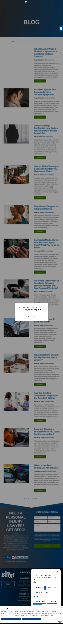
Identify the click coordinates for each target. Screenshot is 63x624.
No (29, 316)
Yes (34, 316)
